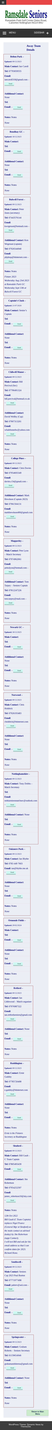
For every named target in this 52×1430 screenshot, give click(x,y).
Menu (12, 32)
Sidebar (39, 32)
